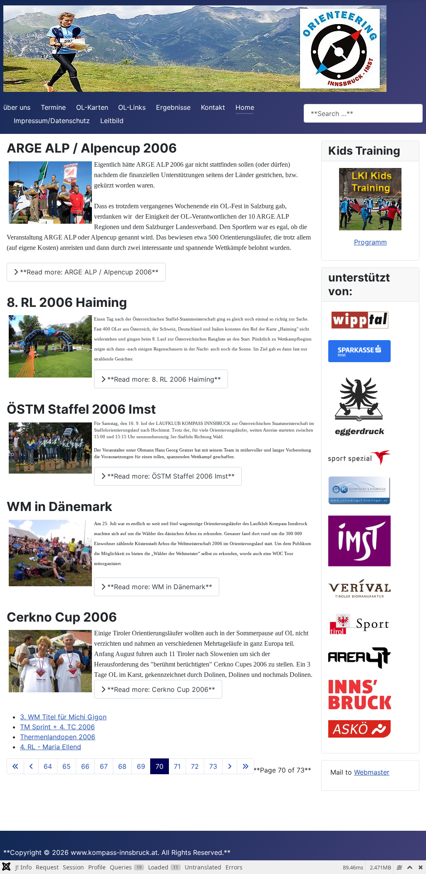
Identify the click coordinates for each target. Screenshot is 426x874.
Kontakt (213, 107)
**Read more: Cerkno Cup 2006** (160, 689)
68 (122, 766)
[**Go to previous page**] (31, 766)
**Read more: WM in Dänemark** (158, 587)
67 (104, 766)
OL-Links (132, 107)
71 (177, 766)
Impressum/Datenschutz (52, 120)
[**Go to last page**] (245, 766)
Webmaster (371, 772)
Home (244, 107)
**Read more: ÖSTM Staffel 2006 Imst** (170, 476)
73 (213, 766)
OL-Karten (92, 107)
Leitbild (112, 120)
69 (141, 766)
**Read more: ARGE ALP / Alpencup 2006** (88, 272)
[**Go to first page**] (15, 766)
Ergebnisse (173, 107)
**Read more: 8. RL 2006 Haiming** (163, 379)
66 (85, 766)
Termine (53, 107)
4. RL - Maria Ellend (50, 747)
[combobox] (363, 113)
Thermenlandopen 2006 (57, 737)
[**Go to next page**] (229, 766)
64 (48, 766)
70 (159, 766)
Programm (370, 242)
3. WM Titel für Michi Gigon (63, 717)
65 (66, 766)
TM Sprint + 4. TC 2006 (57, 727)
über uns (16, 107)
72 (195, 766)
